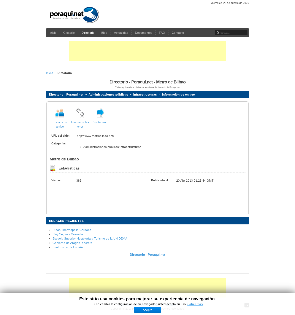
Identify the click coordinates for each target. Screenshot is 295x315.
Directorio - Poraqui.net (66, 94)
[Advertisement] (147, 51)
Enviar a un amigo (60, 124)
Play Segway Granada (67, 234)
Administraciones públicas (108, 94)
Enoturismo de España (68, 247)
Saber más (195, 304)
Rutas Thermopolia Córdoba (71, 230)
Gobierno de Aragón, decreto (72, 243)
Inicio (49, 73)
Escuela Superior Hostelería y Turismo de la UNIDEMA (89, 238)
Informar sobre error (80, 124)
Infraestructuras (145, 94)
